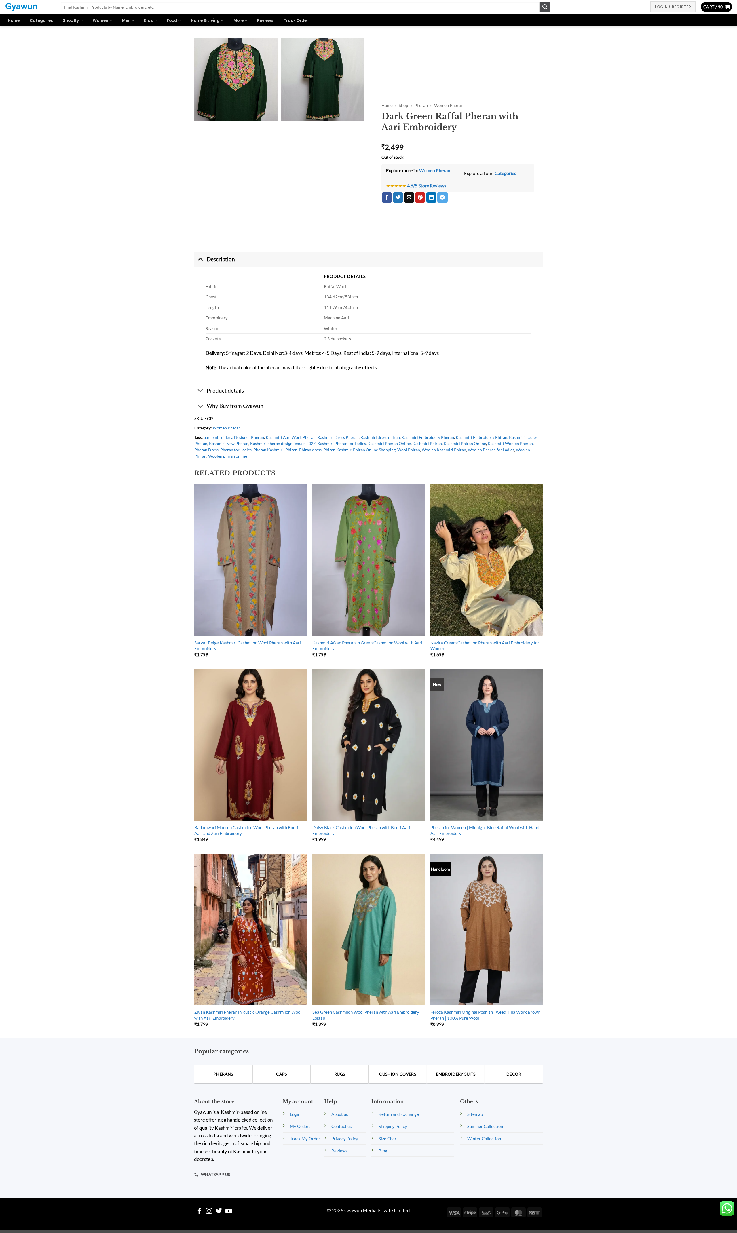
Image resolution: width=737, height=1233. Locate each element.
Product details (225, 390)
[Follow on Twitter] (219, 1211)
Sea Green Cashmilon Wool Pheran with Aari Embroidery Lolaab (365, 1014)
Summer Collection (485, 1126)
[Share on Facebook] (387, 197)
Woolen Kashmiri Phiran (444, 449)
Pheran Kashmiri (268, 449)
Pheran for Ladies (236, 449)
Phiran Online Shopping (374, 449)
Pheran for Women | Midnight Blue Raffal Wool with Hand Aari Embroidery (484, 830)
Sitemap (475, 1114)
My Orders (300, 1126)
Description (221, 259)
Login (295, 1114)
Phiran (291, 449)
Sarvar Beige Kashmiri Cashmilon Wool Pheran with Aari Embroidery (247, 645)
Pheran (421, 105)
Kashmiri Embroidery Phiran (481, 437)
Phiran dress (310, 449)
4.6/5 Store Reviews (426, 185)
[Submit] (545, 7)
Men (126, 20)
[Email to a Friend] (409, 197)
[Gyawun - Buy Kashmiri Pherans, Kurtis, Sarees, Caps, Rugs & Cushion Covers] (28, 7)
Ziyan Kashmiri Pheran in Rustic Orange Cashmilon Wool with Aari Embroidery (247, 1014)
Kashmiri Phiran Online (465, 443)
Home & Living (205, 20)
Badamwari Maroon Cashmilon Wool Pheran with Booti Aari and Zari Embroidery (246, 830)
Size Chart (388, 1138)
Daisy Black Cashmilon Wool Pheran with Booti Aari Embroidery (361, 830)
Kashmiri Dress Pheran (338, 437)
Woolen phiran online (227, 456)
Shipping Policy (393, 1126)
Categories (41, 20)
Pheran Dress (206, 449)
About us (339, 1114)
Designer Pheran (249, 437)
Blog (383, 1150)
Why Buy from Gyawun (235, 405)
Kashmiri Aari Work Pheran (291, 437)
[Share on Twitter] (398, 197)
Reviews (265, 20)
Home (14, 20)
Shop (403, 105)
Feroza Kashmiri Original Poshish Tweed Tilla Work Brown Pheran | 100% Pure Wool (485, 1014)
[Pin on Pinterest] (420, 197)
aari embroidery (218, 437)
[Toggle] (200, 259)
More (238, 20)
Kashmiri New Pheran (228, 443)
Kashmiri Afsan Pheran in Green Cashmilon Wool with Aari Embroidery (367, 645)
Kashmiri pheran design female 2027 (283, 443)
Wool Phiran (408, 449)
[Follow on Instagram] (209, 1211)
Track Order (296, 20)
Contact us (341, 1126)
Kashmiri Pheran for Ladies (341, 443)
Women (100, 20)
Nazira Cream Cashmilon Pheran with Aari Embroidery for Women (484, 645)
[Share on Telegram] (442, 197)
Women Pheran (448, 105)
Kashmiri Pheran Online (389, 443)
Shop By (71, 20)
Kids (148, 20)
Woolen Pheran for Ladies (491, 449)
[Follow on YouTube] (228, 1211)
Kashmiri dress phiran (380, 437)
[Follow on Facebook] (199, 1211)
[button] (716, 7)
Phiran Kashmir (337, 449)
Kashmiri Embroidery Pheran (428, 437)
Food (172, 20)
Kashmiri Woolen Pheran (510, 443)
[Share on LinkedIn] (431, 197)
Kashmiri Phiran (427, 443)
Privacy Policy (344, 1138)
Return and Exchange (399, 1114)
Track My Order (305, 1138)
